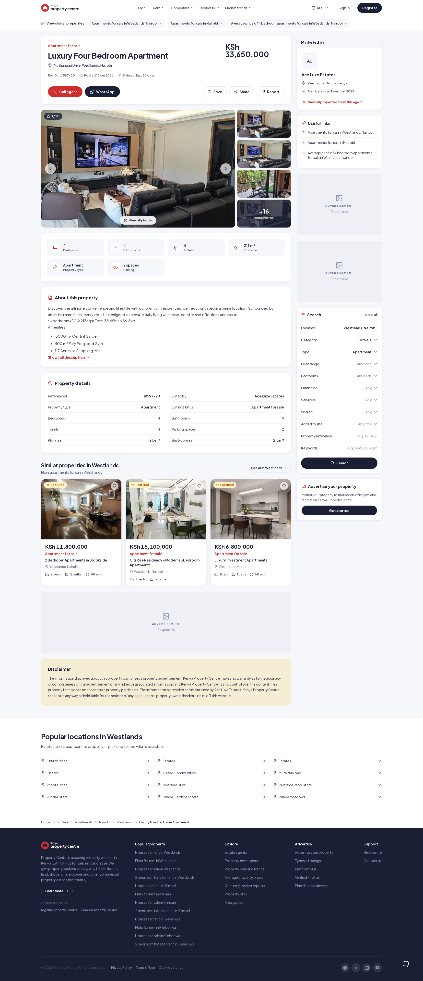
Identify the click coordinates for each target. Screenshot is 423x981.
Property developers (241, 860)
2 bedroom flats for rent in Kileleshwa (164, 944)
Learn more (54, 891)
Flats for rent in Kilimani (153, 894)
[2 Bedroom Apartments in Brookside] (81, 532)
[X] (356, 967)
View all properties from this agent (335, 102)
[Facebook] (345, 967)
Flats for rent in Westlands (155, 860)
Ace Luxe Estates (319, 74)
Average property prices (244, 877)
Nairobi (104, 822)
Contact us (373, 860)
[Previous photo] (51, 169)
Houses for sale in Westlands (157, 869)
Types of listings (308, 860)
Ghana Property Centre (99, 910)
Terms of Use (145, 967)
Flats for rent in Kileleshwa (155, 927)
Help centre (373, 852)
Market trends (236, 8)
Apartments (84, 822)
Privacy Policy (121, 967)
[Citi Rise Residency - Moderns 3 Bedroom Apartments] (166, 532)
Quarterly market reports (245, 885)
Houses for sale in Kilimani (155, 902)
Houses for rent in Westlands (158, 852)
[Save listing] (114, 486)
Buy (140, 8)
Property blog (236, 894)
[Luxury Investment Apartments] (251, 532)
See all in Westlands (266, 468)
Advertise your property (314, 852)
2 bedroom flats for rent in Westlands (165, 877)
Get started (339, 510)
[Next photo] (225, 169)
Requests (207, 8)
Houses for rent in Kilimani (155, 885)
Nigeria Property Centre (59, 910)
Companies (180, 8)
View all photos (141, 220)
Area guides (234, 902)
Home (45, 822)
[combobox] (350, 327)
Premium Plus (306, 869)
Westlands (125, 822)
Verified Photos (307, 877)
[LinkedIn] (366, 967)
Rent (157, 8)
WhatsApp (105, 91)
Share (244, 91)
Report (273, 91)
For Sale (63, 822)
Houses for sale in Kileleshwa (157, 935)
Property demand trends (244, 869)
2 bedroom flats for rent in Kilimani (162, 910)
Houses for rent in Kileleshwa (157, 919)
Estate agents (236, 852)
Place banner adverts (311, 885)
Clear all (371, 315)
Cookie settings (171, 967)
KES (320, 8)
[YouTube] (377, 967)
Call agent (68, 91)
